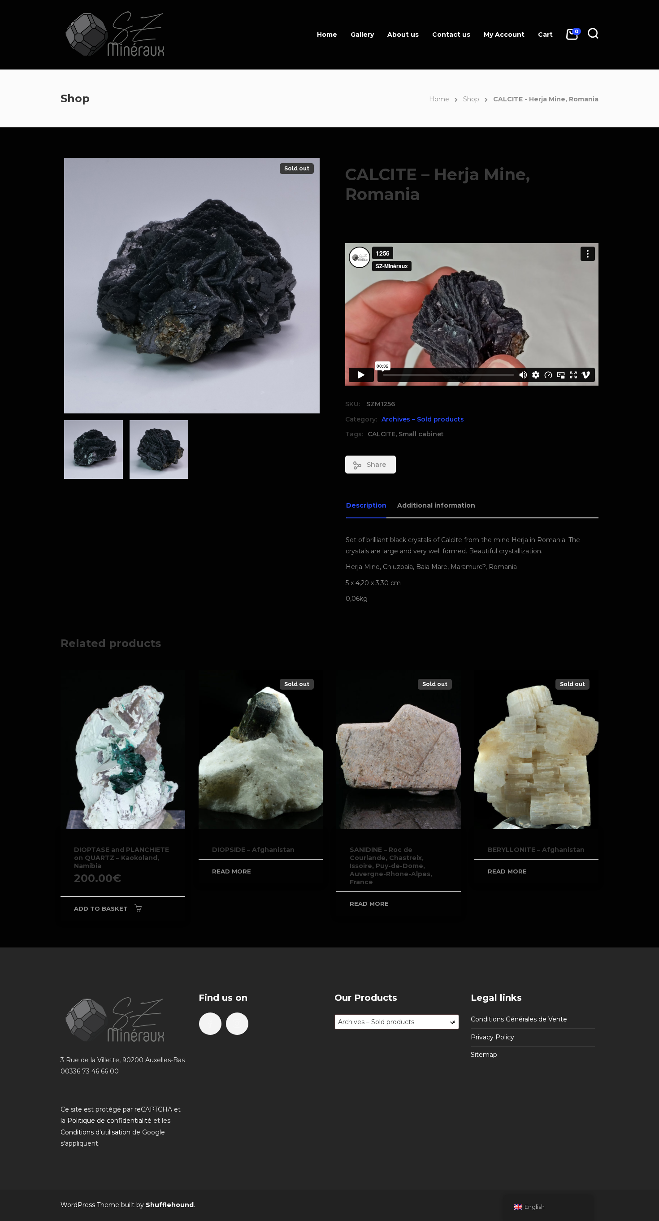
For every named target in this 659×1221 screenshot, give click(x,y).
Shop (471, 99)
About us (403, 34)
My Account (504, 34)
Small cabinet (421, 434)
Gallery (362, 34)
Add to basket (101, 908)
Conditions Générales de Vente (519, 1019)
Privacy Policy (492, 1037)
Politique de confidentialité (109, 1121)
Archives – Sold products (423, 419)
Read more (231, 871)
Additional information (436, 505)
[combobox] (396, 1022)
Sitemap (484, 1055)
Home (327, 34)
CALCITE (381, 434)
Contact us (451, 34)
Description (366, 505)
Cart (545, 34)
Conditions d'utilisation (95, 1132)
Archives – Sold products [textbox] (396, 1022)
